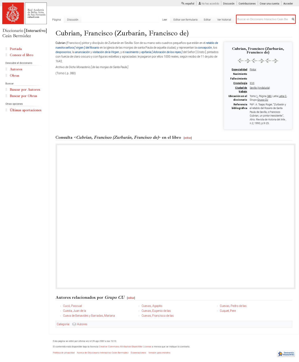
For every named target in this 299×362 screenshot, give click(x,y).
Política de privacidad (64, 352)
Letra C (282, 96)
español (189, 3)
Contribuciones (247, 3)
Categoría (63, 324)
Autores (82, 324)
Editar (207, 19)
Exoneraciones (138, 352)
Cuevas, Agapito (152, 305)
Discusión (229, 3)
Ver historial (224, 19)
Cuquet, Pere (228, 310)
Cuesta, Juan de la (74, 310)
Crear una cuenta (269, 3)
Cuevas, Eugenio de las (156, 310)
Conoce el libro (21, 55)
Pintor (253, 69)
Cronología (240, 83)
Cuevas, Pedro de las (233, 305)
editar (187, 137)
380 (269, 96)
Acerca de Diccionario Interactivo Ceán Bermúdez (103, 352)
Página (56, 19)
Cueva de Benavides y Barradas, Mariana (89, 315)
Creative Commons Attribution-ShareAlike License (125, 346)
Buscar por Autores (25, 89)
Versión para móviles (159, 352)
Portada (16, 49)
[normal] (258, 60)
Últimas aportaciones (25, 110)
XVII (252, 83)
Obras (14, 75)
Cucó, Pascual (72, 305)
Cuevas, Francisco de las (158, 315)
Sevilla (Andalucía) (260, 87)
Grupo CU (262, 99)
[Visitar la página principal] (24, 20)
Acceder (288, 3)
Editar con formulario (186, 19)
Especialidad (239, 69)
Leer (164, 19)
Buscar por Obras (23, 96)
